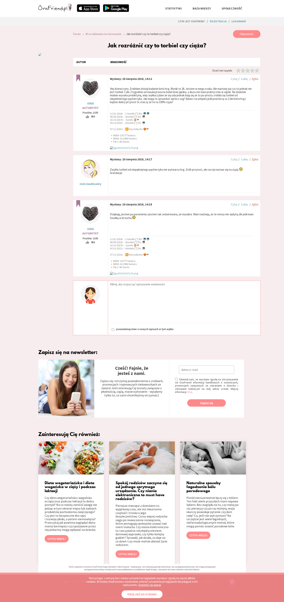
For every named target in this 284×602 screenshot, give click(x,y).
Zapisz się (206, 403)
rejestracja (218, 21)
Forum (77, 34)
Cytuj (234, 79)
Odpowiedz (246, 34)
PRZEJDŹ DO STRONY (142, 594)
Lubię (244, 79)
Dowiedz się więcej (149, 585)
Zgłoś (255, 79)
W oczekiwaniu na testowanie (103, 34)
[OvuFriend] (54, 10)
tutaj (189, 392)
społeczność (232, 8)
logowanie (238, 21)
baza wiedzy (202, 8)
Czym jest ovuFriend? (191, 21)
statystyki (173, 8)
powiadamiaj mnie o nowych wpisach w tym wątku (144, 329)
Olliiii (90, 103)
